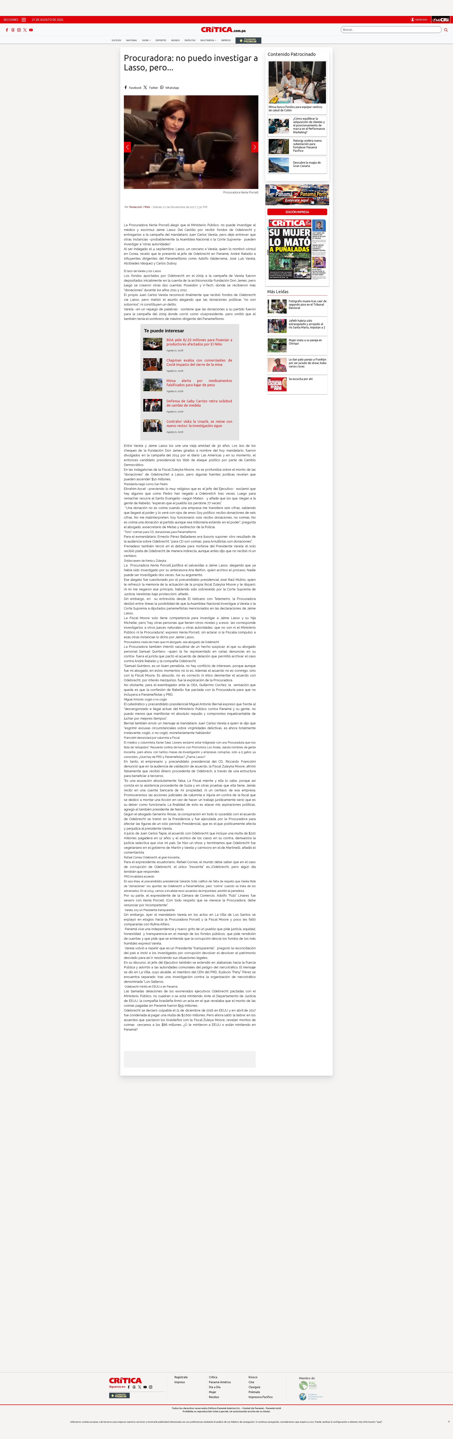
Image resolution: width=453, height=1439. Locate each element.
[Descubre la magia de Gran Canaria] (279, 164)
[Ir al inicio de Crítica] (225, 29)
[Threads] (13, 29)
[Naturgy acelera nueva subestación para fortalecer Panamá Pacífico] (279, 146)
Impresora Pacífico (261, 1397)
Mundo (175, 40)
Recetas (214, 1397)
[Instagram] (19, 29)
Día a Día (214, 1387)
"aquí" (379, 1422)
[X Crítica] (25, 29)
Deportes (161, 40)
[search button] (446, 29)
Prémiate (254, 1392)
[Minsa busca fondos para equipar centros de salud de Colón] (297, 82)
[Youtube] (31, 29)
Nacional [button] (131, 40)
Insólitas (190, 40)
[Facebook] (7, 29)
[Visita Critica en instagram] (150, 1386)
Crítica (213, 1377)
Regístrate (181, 1377)
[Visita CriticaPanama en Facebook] (129, 1386)
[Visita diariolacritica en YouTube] (145, 1386)
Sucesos (116, 40)
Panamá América (220, 1382)
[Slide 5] (191, 196)
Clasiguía (254, 1387)
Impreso (226, 40)
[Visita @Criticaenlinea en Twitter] (134, 1386)
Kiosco (253, 1377)
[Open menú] (23, 19)
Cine (251, 1382)
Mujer (212, 1392)
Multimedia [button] (207, 40)
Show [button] (145, 40)
